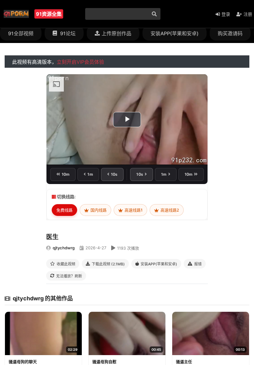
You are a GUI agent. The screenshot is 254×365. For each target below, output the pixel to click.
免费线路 (64, 210)
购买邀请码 (230, 33)
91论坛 (67, 33)
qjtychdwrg (64, 247)
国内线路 (98, 210)
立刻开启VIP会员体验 (80, 62)
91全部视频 (20, 33)
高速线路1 (133, 210)
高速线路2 (169, 210)
